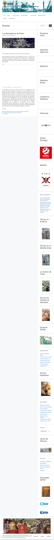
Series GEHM (33, 15)
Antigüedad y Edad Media (45, 461)
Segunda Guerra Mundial (18, 111)
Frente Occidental (9, 111)
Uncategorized (26, 111)
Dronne (8, 112)
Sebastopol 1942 (43, 365)
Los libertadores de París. (13, 33)
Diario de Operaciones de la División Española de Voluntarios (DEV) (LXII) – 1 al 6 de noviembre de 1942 (45, 205)
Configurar (49, 536)
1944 (4, 111)
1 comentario (5, 113)
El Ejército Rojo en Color (45, 360)
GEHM (8, 15)
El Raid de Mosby (43, 414)
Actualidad (42, 470)
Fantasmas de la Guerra (45, 362)
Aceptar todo (35, 536)
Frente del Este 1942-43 (45, 358)
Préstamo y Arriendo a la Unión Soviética (45, 211)
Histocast (5, 18)
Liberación (12, 112)
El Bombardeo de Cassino (45, 419)
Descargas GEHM (24, 15)
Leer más (4, 108)
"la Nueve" (5, 112)
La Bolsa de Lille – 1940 (45, 420)
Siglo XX (41, 468)
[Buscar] (50, 25)
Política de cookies (22, 537)
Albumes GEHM (16, 15)
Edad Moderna (43, 463)
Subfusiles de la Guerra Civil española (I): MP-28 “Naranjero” (45, 199)
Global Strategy (12, 18)
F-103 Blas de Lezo (44, 364)
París (13, 111)
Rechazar (42, 536)
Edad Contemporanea (44, 465)
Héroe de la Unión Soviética (46, 406)
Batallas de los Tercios (44, 405)
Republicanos (19, 112)
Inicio (4, 15)
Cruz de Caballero (44, 408)
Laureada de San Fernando (46, 410)
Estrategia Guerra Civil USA (46, 412)
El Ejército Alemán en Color (45, 356)
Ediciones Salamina (41, 15)
